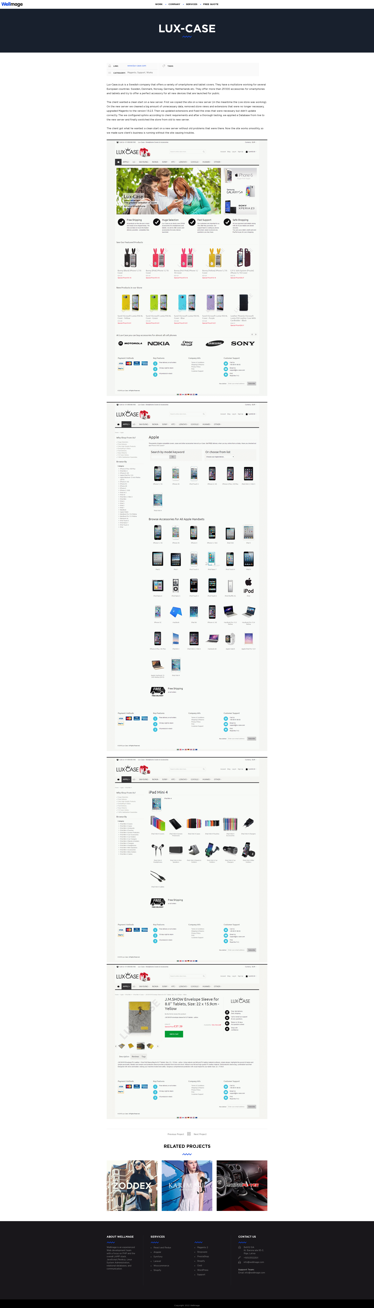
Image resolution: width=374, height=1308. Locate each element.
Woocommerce (161, 1266)
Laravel (157, 1261)
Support (201, 1275)
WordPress (202, 1270)
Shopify (157, 1270)
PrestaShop (203, 1256)
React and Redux (162, 1248)
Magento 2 (202, 1247)
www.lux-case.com (136, 66)
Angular (157, 1252)
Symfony (158, 1257)
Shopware (202, 1252)
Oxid (199, 1266)
